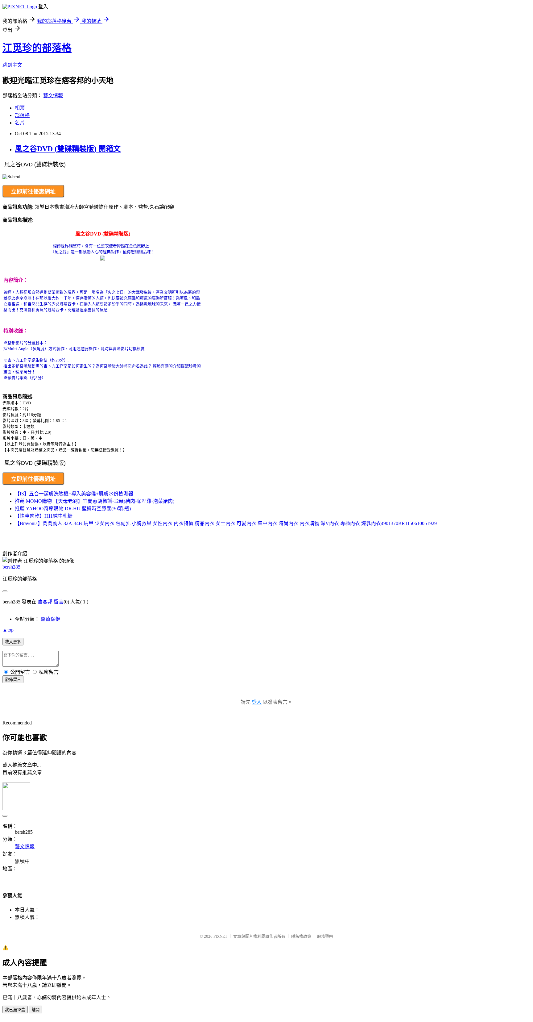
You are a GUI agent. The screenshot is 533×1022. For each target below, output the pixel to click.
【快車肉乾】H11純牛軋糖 (43, 516)
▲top (8, 629)
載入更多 (13, 642)
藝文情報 (53, 95)
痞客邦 (45, 601)
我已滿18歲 (15, 1009)
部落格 (22, 115)
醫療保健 (50, 619)
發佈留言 (13, 679)
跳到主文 (12, 65)
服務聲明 (325, 936)
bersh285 (11, 566)
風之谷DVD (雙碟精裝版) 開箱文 (68, 149)
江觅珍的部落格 (37, 47)
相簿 (20, 108)
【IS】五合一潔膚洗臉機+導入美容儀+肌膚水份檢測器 (74, 493)
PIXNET (220, 936)
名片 (20, 122)
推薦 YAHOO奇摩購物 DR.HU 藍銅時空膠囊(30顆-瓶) (73, 508)
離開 (35, 1009)
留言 (59, 601)
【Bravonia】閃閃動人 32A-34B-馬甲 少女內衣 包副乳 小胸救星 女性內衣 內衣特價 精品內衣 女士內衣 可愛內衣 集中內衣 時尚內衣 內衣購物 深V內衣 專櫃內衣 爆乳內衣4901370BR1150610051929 (226, 523)
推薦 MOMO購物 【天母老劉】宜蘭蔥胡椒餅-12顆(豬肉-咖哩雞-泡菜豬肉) (94, 501)
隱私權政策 (301, 936)
